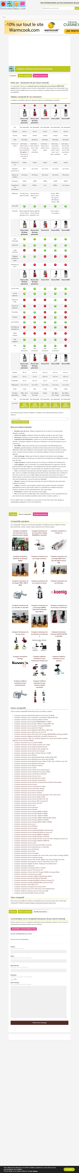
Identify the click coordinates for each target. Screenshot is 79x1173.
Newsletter (14, 975)
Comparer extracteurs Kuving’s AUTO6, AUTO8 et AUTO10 (59, 634)
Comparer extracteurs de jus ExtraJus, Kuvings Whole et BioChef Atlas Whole (38, 782)
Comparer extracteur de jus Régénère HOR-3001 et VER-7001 (33, 730)
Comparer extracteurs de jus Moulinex (26, 826)
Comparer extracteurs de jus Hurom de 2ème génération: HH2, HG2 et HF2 (37, 795)
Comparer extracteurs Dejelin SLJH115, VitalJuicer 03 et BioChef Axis (35, 863)
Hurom (24, 131)
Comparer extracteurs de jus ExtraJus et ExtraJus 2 (30, 780)
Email (12, 956)
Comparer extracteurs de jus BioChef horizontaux (29, 763)
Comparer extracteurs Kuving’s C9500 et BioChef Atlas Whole (33, 876)
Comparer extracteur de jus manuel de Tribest (28, 728)
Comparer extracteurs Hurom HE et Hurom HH (28, 870)
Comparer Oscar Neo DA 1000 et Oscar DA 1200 (29, 893)
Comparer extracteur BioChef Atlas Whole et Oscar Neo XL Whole (34, 715)
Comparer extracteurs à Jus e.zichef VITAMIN (28, 742)
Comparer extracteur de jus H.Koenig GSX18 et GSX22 (31, 719)
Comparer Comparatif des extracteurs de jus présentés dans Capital (20, 533)
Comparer (13, 75)
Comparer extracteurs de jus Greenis (25, 784)
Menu (4, 17)
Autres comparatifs (25, 75)
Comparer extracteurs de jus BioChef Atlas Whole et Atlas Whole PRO (35, 757)
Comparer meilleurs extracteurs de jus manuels (58, 658)
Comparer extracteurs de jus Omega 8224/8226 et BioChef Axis (33, 830)
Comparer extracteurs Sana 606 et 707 (26, 884)
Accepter (69, 1169)
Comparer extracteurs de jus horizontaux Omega (29, 788)
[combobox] (39, 419)
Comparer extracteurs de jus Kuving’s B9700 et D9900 (31, 813)
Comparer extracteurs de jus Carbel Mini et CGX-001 (30, 774)
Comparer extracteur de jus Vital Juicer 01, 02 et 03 (30, 732)
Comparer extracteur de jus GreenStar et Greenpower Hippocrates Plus (36, 717)
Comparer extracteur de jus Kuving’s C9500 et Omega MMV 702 (34, 724)
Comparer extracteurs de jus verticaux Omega (28, 857)
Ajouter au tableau (20, 422)
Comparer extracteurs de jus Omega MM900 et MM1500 (31, 834)
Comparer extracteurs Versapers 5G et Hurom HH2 (30, 886)
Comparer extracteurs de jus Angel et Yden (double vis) (31, 749)
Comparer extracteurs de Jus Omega (25, 828)
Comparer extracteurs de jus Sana (24, 851)
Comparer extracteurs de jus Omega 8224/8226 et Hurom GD (33, 832)
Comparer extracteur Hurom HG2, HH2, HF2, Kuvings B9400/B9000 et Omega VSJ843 (40, 734)
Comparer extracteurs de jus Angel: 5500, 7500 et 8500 (20, 583)
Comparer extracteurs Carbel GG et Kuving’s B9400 (20, 558)
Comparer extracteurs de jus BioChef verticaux (28, 765)
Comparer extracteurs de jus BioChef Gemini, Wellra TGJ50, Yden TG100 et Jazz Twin (40, 761)
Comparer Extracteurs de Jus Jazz (24, 805)
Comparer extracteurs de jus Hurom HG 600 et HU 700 (31, 799)
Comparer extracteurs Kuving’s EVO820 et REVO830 (30, 878)
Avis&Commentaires (40, 75)
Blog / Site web (15, 965)
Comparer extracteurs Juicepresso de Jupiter (28, 874)
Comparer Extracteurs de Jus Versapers (26, 853)
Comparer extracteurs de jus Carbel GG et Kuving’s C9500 (32, 772)
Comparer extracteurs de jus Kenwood (26, 807)
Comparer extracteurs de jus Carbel (25, 767)
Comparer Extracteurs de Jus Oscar (25, 843)
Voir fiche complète (24, 405)
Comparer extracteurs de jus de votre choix (27, 776)
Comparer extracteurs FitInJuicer (24, 866)
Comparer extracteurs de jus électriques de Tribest (29, 778)
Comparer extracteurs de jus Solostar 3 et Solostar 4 (39, 634)
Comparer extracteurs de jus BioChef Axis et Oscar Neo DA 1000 (34, 759)
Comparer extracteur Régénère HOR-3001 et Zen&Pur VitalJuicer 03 (35, 736)
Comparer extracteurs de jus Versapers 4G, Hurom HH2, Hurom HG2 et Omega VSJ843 (41, 855)
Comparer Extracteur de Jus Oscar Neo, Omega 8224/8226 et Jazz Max (39, 533)
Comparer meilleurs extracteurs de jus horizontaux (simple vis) (39, 658)
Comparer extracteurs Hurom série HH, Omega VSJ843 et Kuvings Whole (36, 872)
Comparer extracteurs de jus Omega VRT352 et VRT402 (31, 836)
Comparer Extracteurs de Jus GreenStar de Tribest (29, 786)
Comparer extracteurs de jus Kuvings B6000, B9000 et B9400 (33, 822)
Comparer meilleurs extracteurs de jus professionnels (20, 683)
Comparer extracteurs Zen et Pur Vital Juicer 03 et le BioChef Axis (34, 888)
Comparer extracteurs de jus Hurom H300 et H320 (29, 797)
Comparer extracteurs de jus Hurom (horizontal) (29, 790)
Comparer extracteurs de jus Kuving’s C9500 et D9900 (31, 815)
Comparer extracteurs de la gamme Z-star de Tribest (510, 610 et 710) (36, 861)
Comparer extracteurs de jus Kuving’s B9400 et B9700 (30, 811)
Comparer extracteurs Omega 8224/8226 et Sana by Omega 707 (34, 880)
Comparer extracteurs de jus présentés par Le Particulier (31, 847)
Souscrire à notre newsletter (24, 929)
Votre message (15, 982)
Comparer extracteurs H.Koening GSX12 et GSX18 (29, 868)
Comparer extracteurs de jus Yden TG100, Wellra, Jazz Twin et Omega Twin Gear (39, 859)
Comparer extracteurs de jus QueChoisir (26, 849)
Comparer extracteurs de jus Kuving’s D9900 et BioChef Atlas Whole (35, 818)
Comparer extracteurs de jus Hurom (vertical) (28, 792)
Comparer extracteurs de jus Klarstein (25, 809)
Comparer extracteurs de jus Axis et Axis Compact (29, 751)
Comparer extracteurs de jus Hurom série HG (28, 803)
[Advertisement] (39, 50)
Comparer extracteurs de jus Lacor (25, 824)
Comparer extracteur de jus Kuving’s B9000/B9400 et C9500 (32, 722)
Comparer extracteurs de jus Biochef (25, 755)
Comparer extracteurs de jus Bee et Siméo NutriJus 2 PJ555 (32, 753)
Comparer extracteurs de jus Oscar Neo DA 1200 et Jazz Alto (33, 845)
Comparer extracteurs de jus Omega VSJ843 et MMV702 (31, 840)
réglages (35, 1171)
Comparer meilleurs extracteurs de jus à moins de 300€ (31, 891)
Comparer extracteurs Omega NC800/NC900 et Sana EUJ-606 (33, 882)
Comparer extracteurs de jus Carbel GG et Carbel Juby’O (31, 770)
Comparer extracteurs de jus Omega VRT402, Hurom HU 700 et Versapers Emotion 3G (41, 838)
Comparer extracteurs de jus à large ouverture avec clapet (32, 744)
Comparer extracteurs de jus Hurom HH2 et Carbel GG (31, 801)
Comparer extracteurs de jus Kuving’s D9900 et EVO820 (31, 820)
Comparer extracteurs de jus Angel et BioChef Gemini (30, 747)
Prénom (13, 946)
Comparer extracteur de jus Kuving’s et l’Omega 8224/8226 (32, 726)
